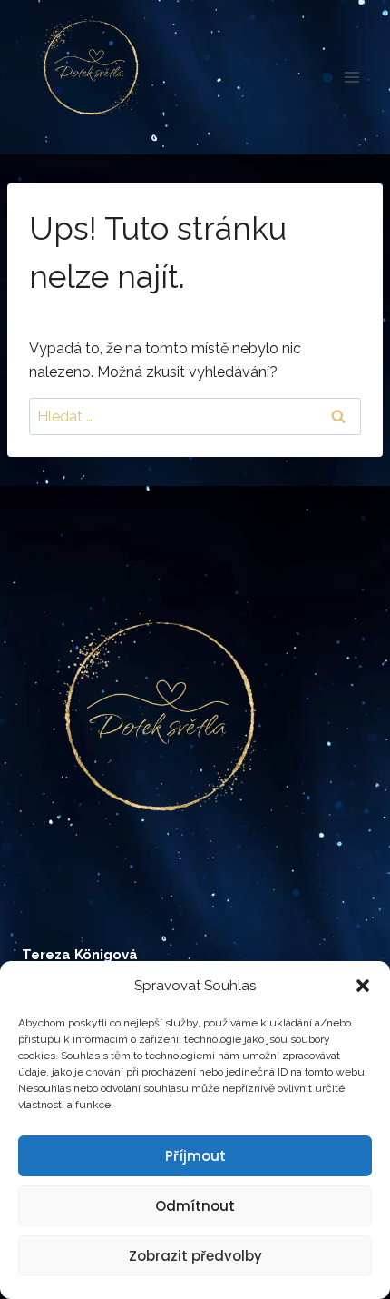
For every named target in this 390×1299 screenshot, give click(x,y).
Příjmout (195, 1155)
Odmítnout (195, 1205)
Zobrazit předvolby (195, 1255)
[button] (363, 986)
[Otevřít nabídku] (351, 77)
